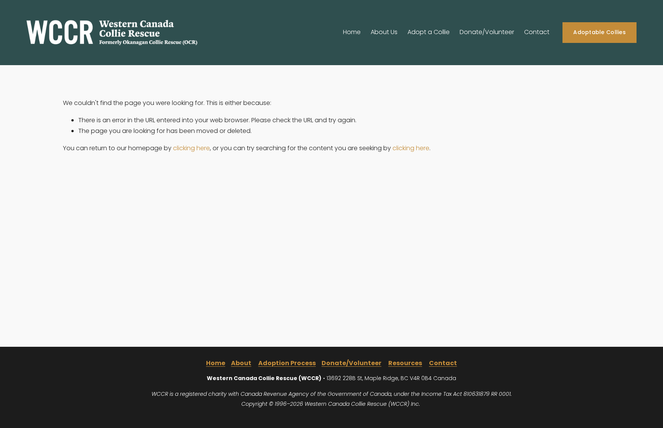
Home (352, 32)
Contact (536, 32)
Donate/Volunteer (487, 32)
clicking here (191, 148)
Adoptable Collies (599, 32)
